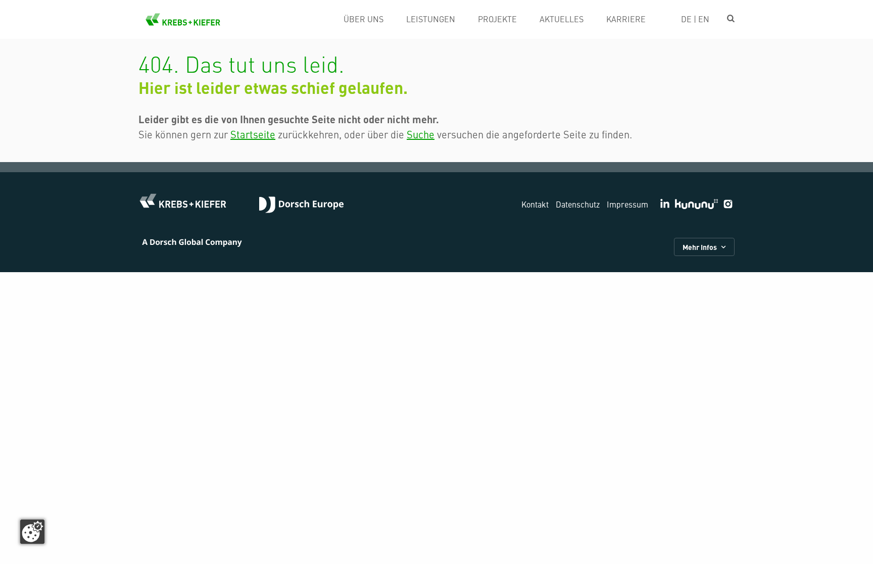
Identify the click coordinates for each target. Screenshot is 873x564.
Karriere (626, 18)
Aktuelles (562, 18)
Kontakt (535, 204)
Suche (420, 134)
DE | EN (695, 18)
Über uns (363, 18)
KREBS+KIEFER (182, 19)
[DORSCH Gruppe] (301, 206)
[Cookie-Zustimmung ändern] (32, 532)
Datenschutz (578, 204)
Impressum (627, 204)
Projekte (497, 18)
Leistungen (430, 18)
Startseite (252, 134)
